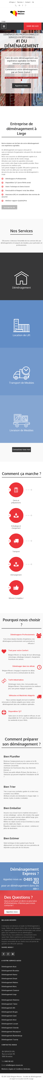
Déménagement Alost (9, 966)
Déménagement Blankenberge (12, 1035)
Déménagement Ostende (10, 1028)
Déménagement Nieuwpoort (11, 1032)
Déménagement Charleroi (10, 990)
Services (20, 2)
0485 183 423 (33, 26)
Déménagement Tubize (9, 1004)
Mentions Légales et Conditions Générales (16, 1069)
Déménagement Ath (8, 1008)
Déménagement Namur (9, 974)
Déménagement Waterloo (10, 1000)
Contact (27, 2)
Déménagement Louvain (10, 1024)
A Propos (12, 2)
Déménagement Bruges (10, 1012)
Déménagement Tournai (10, 1039)
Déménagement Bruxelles (10, 970)
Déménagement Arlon (9, 1020)
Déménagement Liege (9, 994)
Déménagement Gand (9, 1016)
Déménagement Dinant (9, 978)
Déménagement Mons (9, 986)
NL (33, 2)
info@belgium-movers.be (14, 1065)
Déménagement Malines (10, 982)
